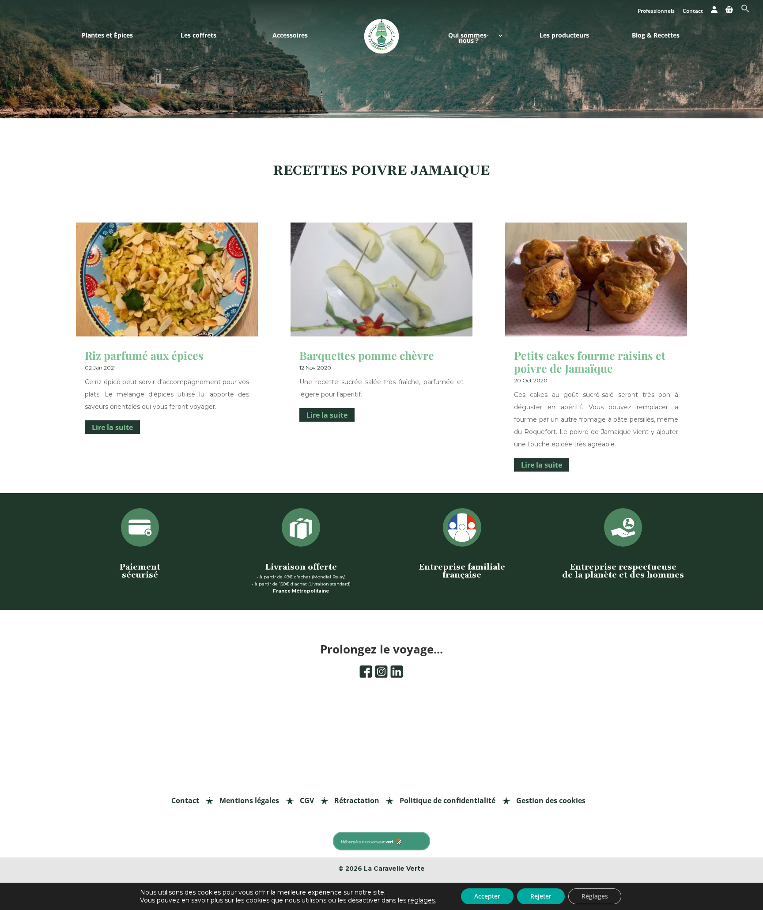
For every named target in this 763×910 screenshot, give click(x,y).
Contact (693, 11)
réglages (421, 900)
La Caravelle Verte (394, 868)
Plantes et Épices (107, 36)
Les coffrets (198, 36)
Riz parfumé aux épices (144, 355)
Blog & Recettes (656, 36)
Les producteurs (564, 36)
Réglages (595, 896)
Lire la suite (112, 427)
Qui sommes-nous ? (468, 39)
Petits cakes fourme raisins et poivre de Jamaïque (589, 361)
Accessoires (290, 36)
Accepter (487, 896)
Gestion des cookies (550, 800)
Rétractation (356, 800)
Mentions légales (249, 800)
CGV (307, 800)
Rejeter (540, 896)
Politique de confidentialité (447, 800)
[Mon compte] (714, 12)
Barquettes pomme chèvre (366, 355)
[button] (745, 11)
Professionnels (656, 11)
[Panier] (729, 12)
